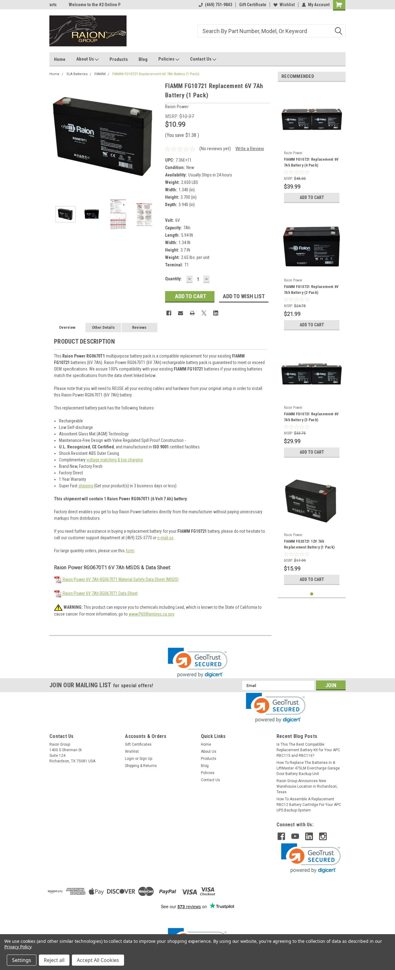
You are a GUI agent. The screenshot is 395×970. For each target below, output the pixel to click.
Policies (166, 59)
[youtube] (295, 836)
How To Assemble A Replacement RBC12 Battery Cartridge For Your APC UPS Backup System (308, 804)
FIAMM (100, 74)
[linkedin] (309, 836)
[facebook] (281, 836)
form (130, 550)
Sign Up (145, 758)
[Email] (180, 313)
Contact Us (201, 59)
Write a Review (249, 148)
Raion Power (293, 153)
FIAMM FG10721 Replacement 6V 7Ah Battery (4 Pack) (311, 162)
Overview (67, 327)
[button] (198, 662)
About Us (85, 59)
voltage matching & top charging (114, 459)
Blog (143, 59)
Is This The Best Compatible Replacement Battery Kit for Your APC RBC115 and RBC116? (308, 750)
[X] (204, 313)
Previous (55, 136)
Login (129, 758)
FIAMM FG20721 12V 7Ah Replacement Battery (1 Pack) (309, 544)
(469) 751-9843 (218, 4)
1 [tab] (312, 594)
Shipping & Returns (141, 766)
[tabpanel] (312, 146)
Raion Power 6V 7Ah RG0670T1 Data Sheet (100, 593)
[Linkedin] (215, 313)
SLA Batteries (77, 74)
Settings (21, 960)
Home (59, 59)
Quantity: (173, 278)
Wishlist (287, 4)
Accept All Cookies (98, 960)
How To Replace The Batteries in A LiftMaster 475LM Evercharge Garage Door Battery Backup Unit (308, 768)
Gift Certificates (138, 744)
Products (119, 59)
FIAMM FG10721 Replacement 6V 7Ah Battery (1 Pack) (155, 74)
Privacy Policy (17, 947)
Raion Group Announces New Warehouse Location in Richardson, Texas (307, 786)
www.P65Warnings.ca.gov (151, 614)
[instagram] (323, 836)
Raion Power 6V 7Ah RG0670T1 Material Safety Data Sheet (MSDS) (120, 579)
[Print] (192, 313)
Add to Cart (312, 197)
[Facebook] (168, 313)
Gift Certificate (252, 4)
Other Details (103, 327)
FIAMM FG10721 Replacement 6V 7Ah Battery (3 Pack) (311, 417)
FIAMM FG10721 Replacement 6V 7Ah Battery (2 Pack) (311, 290)
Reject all (54, 960)
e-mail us (165, 537)
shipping (85, 485)
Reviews (139, 327)
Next (154, 136)
